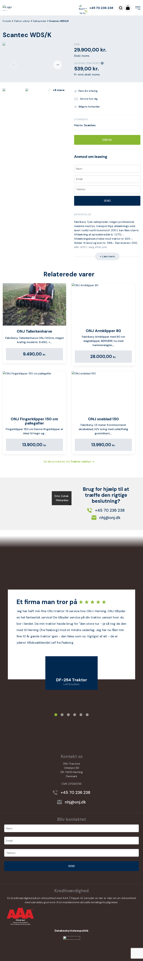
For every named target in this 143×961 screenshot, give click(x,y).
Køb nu (107, 140)
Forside (7, 21)
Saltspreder (39, 21)
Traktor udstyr (22, 21)
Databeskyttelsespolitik (71, 930)
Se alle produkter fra (67, 461)
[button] (14, 64)
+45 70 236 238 (101, 8)
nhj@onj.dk (109, 517)
